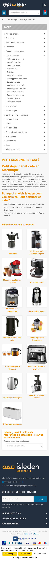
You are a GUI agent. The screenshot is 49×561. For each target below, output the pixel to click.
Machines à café (36, 282)
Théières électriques (36, 311)
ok (41, 499)
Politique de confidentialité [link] (25, 557)
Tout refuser (25, 553)
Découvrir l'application (31, 534)
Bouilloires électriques (12, 398)
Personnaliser (40, 553)
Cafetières (12, 254)
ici (22, 482)
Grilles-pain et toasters (12, 424)
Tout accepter (10, 553)
